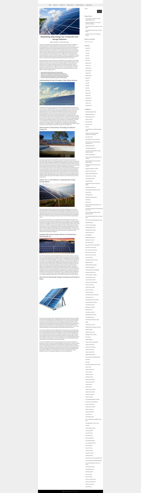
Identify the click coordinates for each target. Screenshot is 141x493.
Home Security (88, 202)
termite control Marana (89, 404)
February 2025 (88, 93)
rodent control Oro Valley (90, 287)
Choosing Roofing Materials (90, 148)
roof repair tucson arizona (90, 312)
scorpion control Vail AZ (89, 352)
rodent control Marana (89, 284)
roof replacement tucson (89, 317)
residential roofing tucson (90, 267)
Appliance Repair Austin (89, 116)
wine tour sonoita (88, 474)
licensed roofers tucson (89, 232)
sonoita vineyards (88, 371)
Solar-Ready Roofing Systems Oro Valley (92, 364)
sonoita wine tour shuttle (90, 381)
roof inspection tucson (89, 297)
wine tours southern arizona (90, 479)
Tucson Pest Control (89, 433)
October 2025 (88, 73)
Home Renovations (88, 194)
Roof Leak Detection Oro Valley (91, 302)
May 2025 (87, 85)
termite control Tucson (89, 409)
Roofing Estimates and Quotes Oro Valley (93, 327)
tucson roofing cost (88, 445)
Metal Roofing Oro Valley (90, 237)
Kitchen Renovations (89, 222)
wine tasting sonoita (89, 471)
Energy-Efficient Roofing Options (91, 173)
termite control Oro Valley (90, 406)
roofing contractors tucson (90, 324)
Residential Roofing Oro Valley (91, 264)
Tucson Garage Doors (89, 430)
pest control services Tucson (90, 252)
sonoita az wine (88, 366)
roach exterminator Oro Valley (91, 274)
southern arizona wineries (90, 391)
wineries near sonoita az (89, 484)
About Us (55, 5)
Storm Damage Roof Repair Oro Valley (92, 399)
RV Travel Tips (88, 337)
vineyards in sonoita (89, 450)
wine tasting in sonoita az (90, 466)
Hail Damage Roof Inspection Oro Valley (92, 189)
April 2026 (87, 58)
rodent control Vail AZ (89, 292)
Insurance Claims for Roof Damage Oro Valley (93, 220)
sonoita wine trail (88, 386)
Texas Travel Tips (88, 414)
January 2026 (88, 65)
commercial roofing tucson (90, 154)
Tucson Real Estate (88, 435)
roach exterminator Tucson (90, 277)
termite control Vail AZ (89, 411)
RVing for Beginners (89, 339)
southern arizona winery (89, 394)
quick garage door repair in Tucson (91, 259)
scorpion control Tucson (89, 349)
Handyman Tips (88, 192)
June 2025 (87, 83)
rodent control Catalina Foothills (91, 282)
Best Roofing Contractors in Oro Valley (92, 139)
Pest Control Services (89, 242)
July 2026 (87, 50)
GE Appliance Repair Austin (90, 187)
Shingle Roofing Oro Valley (90, 354)
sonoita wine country (89, 374)
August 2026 (87, 48)
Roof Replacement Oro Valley (90, 314)
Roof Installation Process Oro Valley (92, 299)
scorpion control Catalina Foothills (91, 342)
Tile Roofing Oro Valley (89, 416)
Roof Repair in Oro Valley (90, 307)
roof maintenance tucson (89, 304)
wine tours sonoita (88, 476)
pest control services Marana (90, 247)
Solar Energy (66, 42)
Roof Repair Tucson (88, 309)
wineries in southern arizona (90, 481)
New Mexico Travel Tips (89, 239)
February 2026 (88, 63)
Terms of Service (80, 5)
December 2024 (88, 98)
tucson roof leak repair (89, 438)
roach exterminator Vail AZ (90, 279)
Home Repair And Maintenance (91, 197)
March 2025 (87, 90)
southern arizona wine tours (90, 389)
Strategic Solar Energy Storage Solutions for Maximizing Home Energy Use (55, 76)
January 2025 (88, 95)
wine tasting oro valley (89, 469)
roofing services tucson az (90, 332)
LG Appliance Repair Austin (90, 227)
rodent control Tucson (89, 289)
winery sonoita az (88, 486)
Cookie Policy (89, 5)
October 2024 (88, 102)
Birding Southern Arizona (90, 145)
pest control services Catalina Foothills (92, 244)
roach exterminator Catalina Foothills (92, 269)
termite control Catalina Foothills (91, 401)
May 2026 (87, 55)
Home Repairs (88, 199)
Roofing (86, 322)
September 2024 (88, 105)
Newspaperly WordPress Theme (73, 491)
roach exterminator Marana (90, 272)
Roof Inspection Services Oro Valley (91, 294)
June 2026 (87, 53)
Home (50, 5)
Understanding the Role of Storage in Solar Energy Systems (52, 72)
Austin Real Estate (88, 121)
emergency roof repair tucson (90, 171)
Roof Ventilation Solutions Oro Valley (92, 319)
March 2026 (87, 60)
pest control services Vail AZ (90, 254)
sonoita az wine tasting (89, 369)
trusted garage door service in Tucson (92, 423)
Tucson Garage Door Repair (90, 428)
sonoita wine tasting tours (90, 379)
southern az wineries (89, 396)
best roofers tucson (88, 136)
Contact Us (62, 5)
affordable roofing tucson (90, 114)
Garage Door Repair (89, 180)
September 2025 (88, 75)
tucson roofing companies (90, 440)
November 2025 (88, 70)
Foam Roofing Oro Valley (89, 178)
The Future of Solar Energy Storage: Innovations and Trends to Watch (54, 77)
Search (86, 8)
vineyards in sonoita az (89, 452)
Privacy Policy (70, 5)
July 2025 (87, 80)
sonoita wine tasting (89, 376)
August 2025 (87, 78)
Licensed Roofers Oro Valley (90, 230)
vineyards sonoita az (89, 455)
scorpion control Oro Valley (90, 347)
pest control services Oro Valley (91, 249)
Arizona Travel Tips (88, 119)
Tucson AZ (87, 425)
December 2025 (88, 68)
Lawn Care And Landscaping (90, 225)
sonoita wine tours (88, 384)
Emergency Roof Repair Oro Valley (91, 168)
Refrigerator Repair (89, 262)
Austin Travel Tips (88, 124)
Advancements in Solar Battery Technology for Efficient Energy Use (53, 73)
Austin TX (87, 126)
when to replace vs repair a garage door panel (93, 457)
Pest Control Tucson (89, 257)
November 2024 (88, 100)
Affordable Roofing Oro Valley (90, 111)
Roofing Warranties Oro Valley (91, 334)
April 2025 (87, 88)
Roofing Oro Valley (88, 329)
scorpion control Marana (89, 344)
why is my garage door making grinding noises (93, 460)
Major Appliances (88, 234)
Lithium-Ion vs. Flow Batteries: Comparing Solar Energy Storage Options (54, 74)
